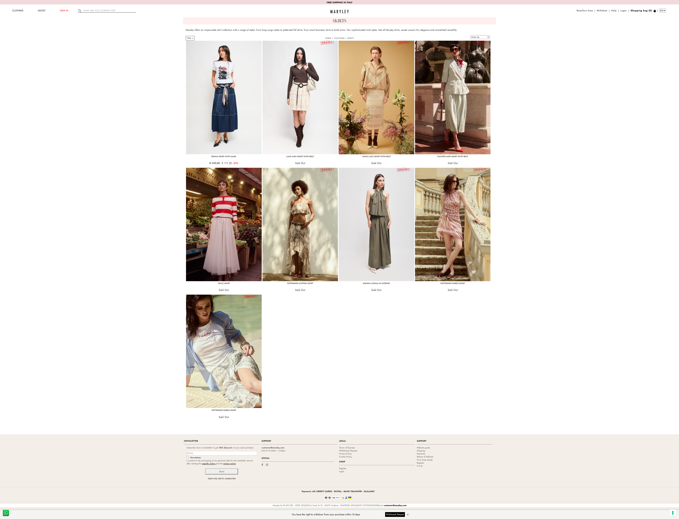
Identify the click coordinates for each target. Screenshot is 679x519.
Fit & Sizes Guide (425, 459)
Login (623, 10)
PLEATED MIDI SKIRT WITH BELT (452, 156)
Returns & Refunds (425, 456)
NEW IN (64, 10)
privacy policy (229, 463)
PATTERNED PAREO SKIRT (452, 283)
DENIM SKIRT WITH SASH (223, 156)
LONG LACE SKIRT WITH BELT (376, 156)
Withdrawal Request (348, 450)
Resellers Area (585, 10)
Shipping (421, 450)
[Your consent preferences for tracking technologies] (672, 512)
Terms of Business (347, 447)
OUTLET (41, 10)
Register (342, 468)
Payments (421, 453)
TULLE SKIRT (224, 283)
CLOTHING (17, 10)
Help (614, 10)
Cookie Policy (345, 456)
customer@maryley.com (273, 447)
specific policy (209, 463)
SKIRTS (350, 38)
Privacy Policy (345, 453)
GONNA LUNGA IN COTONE (376, 283)
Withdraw (602, 10)
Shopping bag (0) (641, 10)
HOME (328, 38)
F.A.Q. (420, 466)
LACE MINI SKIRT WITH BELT (300, 156)
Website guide (423, 447)
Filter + (190, 38)
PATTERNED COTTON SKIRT (300, 283)
